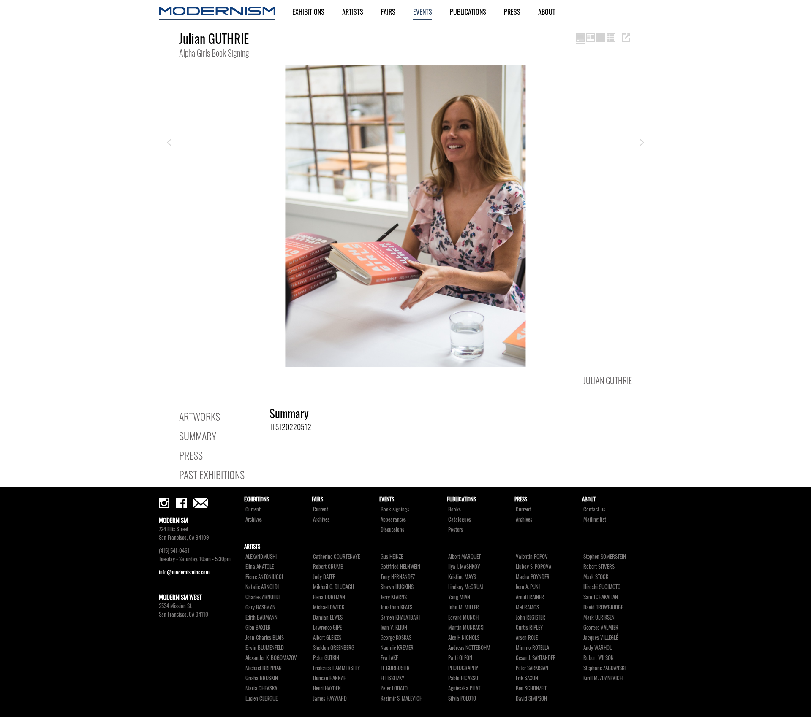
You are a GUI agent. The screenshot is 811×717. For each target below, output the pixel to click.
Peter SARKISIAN (532, 668)
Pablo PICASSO (463, 678)
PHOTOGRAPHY (463, 668)
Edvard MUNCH (463, 617)
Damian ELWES (328, 617)
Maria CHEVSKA (261, 688)
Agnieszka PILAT (464, 688)
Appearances (393, 519)
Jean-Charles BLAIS (264, 637)
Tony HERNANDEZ (398, 577)
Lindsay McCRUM (465, 587)
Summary (197, 435)
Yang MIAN (459, 597)
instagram (164, 503)
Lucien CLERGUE (261, 698)
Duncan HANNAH (329, 678)
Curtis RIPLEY (529, 627)
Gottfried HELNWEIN (400, 567)
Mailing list (594, 519)
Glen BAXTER (258, 627)
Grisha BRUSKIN (261, 678)
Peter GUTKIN (326, 658)
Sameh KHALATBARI (400, 617)
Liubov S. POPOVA (533, 567)
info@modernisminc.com (184, 572)
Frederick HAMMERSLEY (336, 668)
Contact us (594, 509)
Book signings (395, 509)
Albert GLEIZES (327, 637)
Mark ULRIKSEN (599, 617)
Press (512, 12)
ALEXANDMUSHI (261, 556)
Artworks (199, 416)
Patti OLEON (460, 658)
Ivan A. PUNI (528, 587)
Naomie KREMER (397, 648)
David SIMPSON (531, 698)
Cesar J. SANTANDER (536, 658)
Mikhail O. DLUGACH (333, 587)
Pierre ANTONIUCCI (264, 577)
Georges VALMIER (600, 627)
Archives (253, 519)
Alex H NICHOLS (463, 637)
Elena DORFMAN (329, 597)
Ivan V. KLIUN (394, 627)
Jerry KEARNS (394, 597)
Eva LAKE (389, 658)
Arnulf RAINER (530, 597)
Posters (455, 529)
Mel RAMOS (527, 607)
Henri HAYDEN (327, 688)
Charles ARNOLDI (262, 597)
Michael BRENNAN (263, 668)
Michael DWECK (328, 607)
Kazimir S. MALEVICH (401, 698)
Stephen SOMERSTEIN (604, 556)
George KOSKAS (396, 637)
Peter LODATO (394, 688)
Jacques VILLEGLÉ (600, 637)
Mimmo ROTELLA (532, 648)
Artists (352, 12)
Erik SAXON (527, 678)
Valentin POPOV (532, 556)
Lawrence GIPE (327, 627)
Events (422, 12)
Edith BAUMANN (261, 617)
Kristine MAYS (462, 577)
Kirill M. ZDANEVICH (603, 678)
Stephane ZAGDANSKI (604, 668)
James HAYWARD (330, 698)
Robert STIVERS (599, 567)
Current (253, 509)
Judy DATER (324, 577)
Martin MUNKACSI (466, 627)
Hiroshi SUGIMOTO (601, 587)
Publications (468, 12)
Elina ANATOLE (259, 567)
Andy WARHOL (597, 648)
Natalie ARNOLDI (262, 587)
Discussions (392, 529)
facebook (181, 503)
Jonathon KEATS (396, 607)
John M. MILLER (463, 607)
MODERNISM (217, 13)
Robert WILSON (598, 658)
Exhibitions (308, 12)
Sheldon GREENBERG (333, 648)
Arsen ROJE (527, 637)
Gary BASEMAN (260, 607)
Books (454, 509)
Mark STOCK (595, 577)
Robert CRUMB (328, 567)
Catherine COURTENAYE (336, 556)
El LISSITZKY (392, 678)
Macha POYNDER (533, 577)
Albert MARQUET (464, 556)
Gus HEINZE (392, 556)
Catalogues (459, 519)
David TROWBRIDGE (603, 607)
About (546, 12)
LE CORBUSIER (395, 668)
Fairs (388, 12)
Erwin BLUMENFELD (264, 648)
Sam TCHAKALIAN (600, 597)
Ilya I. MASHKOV (464, 567)
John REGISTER (530, 617)
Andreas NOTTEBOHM (469, 648)
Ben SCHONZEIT (531, 688)
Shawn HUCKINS (397, 587)
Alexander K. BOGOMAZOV (271, 658)
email (200, 503)
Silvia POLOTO (462, 698)
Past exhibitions (212, 474)
